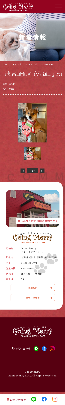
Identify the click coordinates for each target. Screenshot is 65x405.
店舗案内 (32, 287)
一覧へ (32, 170)
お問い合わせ (18, 399)
